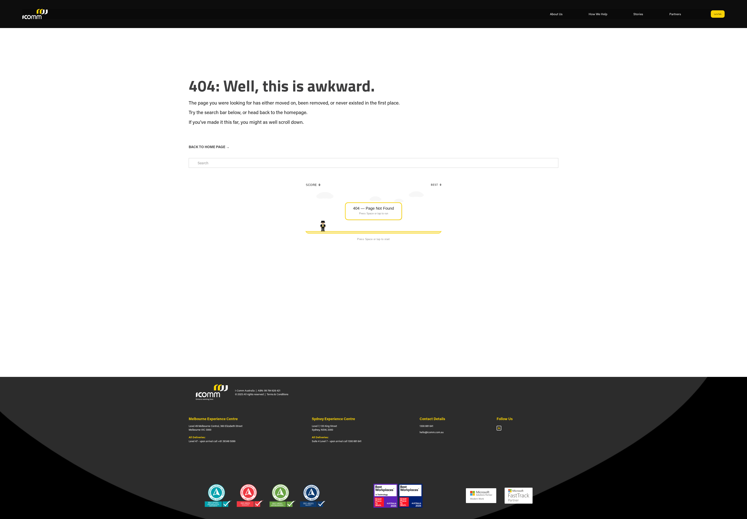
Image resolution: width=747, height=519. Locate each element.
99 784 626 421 (272, 390)
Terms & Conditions (277, 394)
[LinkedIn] (499, 428)
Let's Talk (717, 14)
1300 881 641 (426, 426)
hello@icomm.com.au (432, 432)
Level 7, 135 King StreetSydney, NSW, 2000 (324, 427)
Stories (638, 14)
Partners (675, 14)
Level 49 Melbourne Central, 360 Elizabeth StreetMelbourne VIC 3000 (215, 427)
